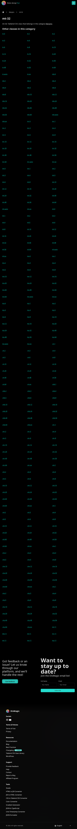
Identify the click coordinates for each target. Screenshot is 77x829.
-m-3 (28, 351)
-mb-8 (54, 398)
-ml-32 (54, 533)
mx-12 (29, 276)
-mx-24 (29, 573)
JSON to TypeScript (12, 808)
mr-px (54, 162)
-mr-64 (4, 465)
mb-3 (54, 81)
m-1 (28, 34)
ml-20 (29, 236)
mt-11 (54, 627)
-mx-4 (54, 553)
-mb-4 (54, 391)
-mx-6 (29, 560)
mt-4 (28, 175)
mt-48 (4, 202)
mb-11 (4, 634)
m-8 (28, 47)
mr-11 (54, 634)
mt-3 (4, 175)
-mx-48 (29, 580)
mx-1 (54, 256)
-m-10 (4, 364)
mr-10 (4, 142)
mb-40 (29, 108)
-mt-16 (54, 485)
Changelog (10, 750)
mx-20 (4, 283)
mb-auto (55, 115)
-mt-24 (29, 492)
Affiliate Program (12, 778)
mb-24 (54, 101)
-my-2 (4, 593)
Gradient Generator (13, 805)
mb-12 (54, 94)
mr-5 (4, 135)
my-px (29, 344)
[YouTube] (10, 720)
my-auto (5, 344)
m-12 (4, 54)
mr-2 (4, 128)
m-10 (54, 47)
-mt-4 (54, 472)
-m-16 (54, 364)
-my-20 (4, 614)
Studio (8, 788)
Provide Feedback (12, 766)
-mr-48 (29, 458)
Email (60, 681)
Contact (9, 772)
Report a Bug (10, 775)
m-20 (54, 54)
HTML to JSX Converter (14, 791)
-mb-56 (54, 418)
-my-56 (54, 620)
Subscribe (58, 690)
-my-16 (54, 607)
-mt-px (29, 506)
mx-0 (29, 256)
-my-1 (54, 587)
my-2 (54, 303)
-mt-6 (29, 479)
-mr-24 (29, 452)
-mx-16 (54, 566)
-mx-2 (4, 553)
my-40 (54, 330)
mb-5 (29, 88)
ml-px (4, 256)
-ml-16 (54, 526)
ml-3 (53, 216)
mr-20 (4, 148)
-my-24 (29, 614)
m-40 (54, 61)
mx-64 (4, 297)
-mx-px (29, 587)
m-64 (54, 67)
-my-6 (29, 600)
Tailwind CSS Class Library (15, 753)
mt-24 (4, 195)
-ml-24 (29, 533)
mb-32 (4, 108)
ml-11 (29, 634)
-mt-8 (54, 479)
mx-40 (4, 290)
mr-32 (54, 148)
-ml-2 (4, 512)
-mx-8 (54, 560)
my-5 (54, 310)
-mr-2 (4, 431)
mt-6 (4, 182)
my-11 (54, 640)
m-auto (4, 74)
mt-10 (54, 182)
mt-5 (53, 175)
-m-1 (53, 344)
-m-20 (4, 371)
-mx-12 (29, 566)
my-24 (4, 330)
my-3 (4, 310)
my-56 (29, 337)
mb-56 (4, 115)
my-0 (4, 303)
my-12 (4, 324)
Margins (11, 12)
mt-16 (29, 189)
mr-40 (4, 155)
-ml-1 (54, 506)
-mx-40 (4, 580)
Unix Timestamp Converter (15, 812)
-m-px (29, 384)
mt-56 (29, 202)
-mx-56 (54, 580)
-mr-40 (4, 458)
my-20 (54, 324)
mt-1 (28, 169)
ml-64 (29, 249)
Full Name (44, 681)
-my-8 (54, 600)
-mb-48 (29, 418)
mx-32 (54, 283)
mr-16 (54, 142)
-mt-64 (4, 506)
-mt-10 (4, 485)
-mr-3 (29, 431)
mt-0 (4, 169)
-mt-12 (29, 485)
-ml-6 (29, 519)
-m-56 (54, 378)
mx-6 (29, 270)
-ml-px (29, 546)
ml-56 (4, 249)
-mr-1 (54, 425)
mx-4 (54, 263)
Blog (7, 744)
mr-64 (4, 162)
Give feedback (10, 681)
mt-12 (4, 189)
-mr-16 (54, 445)
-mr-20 (4, 452)
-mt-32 (54, 492)
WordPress (10, 756)
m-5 (53, 40)
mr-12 (29, 142)
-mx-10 (4, 566)
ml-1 (3, 216)
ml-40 (29, 243)
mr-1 (53, 121)
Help (7, 769)
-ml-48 (29, 539)
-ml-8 (54, 519)
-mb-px (29, 425)
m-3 (3, 40)
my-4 (29, 310)
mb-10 (29, 94)
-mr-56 (54, 458)
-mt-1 (54, 465)
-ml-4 (54, 512)
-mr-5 (4, 438)
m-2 (53, 34)
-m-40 (4, 378)
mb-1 (4, 81)
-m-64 (4, 384)
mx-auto (30, 297)
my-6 (4, 317)
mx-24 (29, 283)
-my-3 (29, 593)
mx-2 (4, 263)
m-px (29, 74)
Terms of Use (10, 728)
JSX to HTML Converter (14, 795)
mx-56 (54, 290)
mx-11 (29, 640)
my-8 (29, 317)
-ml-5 (4, 519)
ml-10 (29, 229)
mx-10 (4, 276)
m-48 (4, 67)
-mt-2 (4, 472)
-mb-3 (29, 391)
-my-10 (4, 607)
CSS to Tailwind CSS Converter (16, 798)
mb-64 (29, 115)
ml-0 (53, 209)
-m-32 (54, 371)
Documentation (11, 741)
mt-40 (54, 195)
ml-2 (28, 216)
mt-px (29, 209)
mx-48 (29, 290)
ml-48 (54, 243)
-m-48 (29, 378)
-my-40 (4, 620)
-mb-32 (54, 411)
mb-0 (54, 74)
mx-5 (4, 270)
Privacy (8, 731)
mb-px (4, 121)
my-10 (54, 317)
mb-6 (54, 88)
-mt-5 (4, 479)
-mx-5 (4, 560)
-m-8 (53, 357)
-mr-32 (54, 452)
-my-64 (4, 627)
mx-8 (54, 270)
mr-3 (29, 128)
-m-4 (53, 351)
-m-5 (3, 357)
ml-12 (54, 229)
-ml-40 (4, 539)
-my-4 (54, 593)
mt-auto (5, 209)
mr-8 (53, 135)
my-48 (4, 337)
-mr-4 (54, 431)
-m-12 (29, 364)
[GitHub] (7, 720)
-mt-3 (29, 472)
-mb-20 (4, 411)
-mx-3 (29, 553)
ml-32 (4, 243)
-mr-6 (29, 438)
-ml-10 (4, 526)
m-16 (29, 54)
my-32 (29, 330)
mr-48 (29, 155)
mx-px (54, 297)
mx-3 (29, 263)
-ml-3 (29, 512)
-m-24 (29, 371)
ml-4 (3, 222)
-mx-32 (54, 573)
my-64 (54, 337)
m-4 (28, 40)
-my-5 (4, 600)
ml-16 (4, 236)
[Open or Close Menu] (73, 3)
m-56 (29, 67)
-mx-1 (54, 546)
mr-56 (54, 155)
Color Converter (11, 802)
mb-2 (29, 81)
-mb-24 (29, 411)
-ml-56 (54, 539)
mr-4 (53, 128)
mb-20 (29, 101)
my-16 (29, 324)
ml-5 (28, 222)
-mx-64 (4, 587)
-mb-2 (4, 391)
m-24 (4, 61)
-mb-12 (29, 404)
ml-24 (54, 236)
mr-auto (30, 162)
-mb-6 (29, 398)
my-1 (29, 303)
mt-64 (54, 202)
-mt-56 (54, 499)
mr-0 (29, 121)
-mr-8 (54, 438)
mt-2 (53, 169)
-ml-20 (4, 533)
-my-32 (54, 614)
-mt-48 (29, 499)
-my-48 (29, 620)
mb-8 (4, 94)
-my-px (29, 627)
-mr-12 (29, 445)
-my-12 (29, 607)
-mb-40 (4, 418)
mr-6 (29, 135)
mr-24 (29, 148)
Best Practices (11, 747)
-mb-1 (54, 384)
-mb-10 (4, 404)
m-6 (3, 47)
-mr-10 (4, 445)
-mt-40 (4, 499)
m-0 (3, 34)
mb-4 (4, 88)
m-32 (29, 61)
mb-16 (4, 101)
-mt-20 (4, 492)
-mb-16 (54, 404)
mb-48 (54, 108)
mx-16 (54, 276)
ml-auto (55, 249)
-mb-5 (4, 398)
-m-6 (28, 357)
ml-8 (3, 229)
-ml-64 (4, 546)
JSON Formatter (11, 815)
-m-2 (3, 351)
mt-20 (54, 189)
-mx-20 (4, 573)
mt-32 (21, 12)
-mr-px (29, 465)
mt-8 (28, 182)
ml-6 (53, 222)
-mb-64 (4, 425)
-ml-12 (29, 526)
